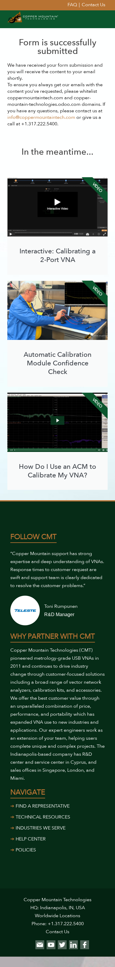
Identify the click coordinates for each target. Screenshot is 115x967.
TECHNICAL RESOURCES (43, 817)
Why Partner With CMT (52, 636)
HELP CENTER (31, 839)
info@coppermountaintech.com (41, 117)
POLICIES (26, 850)
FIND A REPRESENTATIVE (43, 806)
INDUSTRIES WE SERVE (40, 828)
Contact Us (57, 931)
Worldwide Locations (57, 915)
